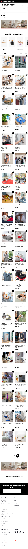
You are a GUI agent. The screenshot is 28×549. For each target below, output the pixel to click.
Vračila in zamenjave (5, 516)
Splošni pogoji (4, 509)
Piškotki (3, 545)
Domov (2, 13)
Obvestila (3, 523)
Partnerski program (5, 518)
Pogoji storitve (4, 519)
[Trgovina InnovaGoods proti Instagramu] (15, 532)
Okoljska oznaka (4, 521)
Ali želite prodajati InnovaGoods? (5, 501)
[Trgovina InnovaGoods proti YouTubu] (17, 532)
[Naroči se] (23, 491)
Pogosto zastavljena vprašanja (7, 513)
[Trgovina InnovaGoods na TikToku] (20, 532)
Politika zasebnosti (6, 544)
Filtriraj (5, 53)
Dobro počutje (17, 502)
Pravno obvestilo (16, 544)
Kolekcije (6, 13)
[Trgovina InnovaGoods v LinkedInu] (23, 532)
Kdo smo (3, 511)
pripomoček (16, 505)
